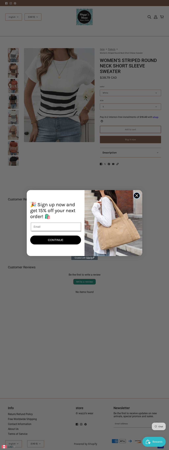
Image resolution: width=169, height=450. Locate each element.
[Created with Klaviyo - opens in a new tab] (84, 258)
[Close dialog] (137, 195)
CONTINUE (55, 240)
